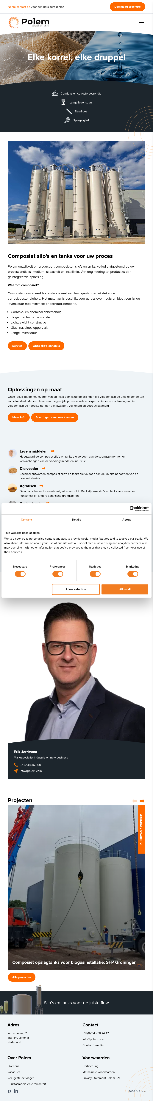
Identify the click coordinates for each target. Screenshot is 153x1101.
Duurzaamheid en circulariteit (26, 1084)
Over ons (13, 1066)
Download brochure (127, 6)
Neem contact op (19, 7)
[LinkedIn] (16, 1091)
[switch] (57, 574)
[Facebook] (9, 1091)
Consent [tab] (26, 519)
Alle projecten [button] (21, 977)
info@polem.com (31, 771)
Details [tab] (76, 519)
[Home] (29, 22)
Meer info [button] (18, 417)
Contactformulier (93, 1045)
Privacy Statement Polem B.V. (101, 1078)
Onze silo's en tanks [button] (46, 346)
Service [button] (17, 346)
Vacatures (13, 1072)
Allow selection (76, 589)
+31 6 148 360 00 (30, 765)
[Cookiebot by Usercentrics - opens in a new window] (132, 509)
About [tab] (126, 519)
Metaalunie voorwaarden (98, 1072)
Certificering (90, 1066)
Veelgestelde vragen (21, 1078)
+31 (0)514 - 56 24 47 (95, 1033)
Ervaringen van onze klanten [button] (55, 417)
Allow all (125, 589)
